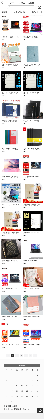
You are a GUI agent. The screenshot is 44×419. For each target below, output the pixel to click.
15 (30, 355)
